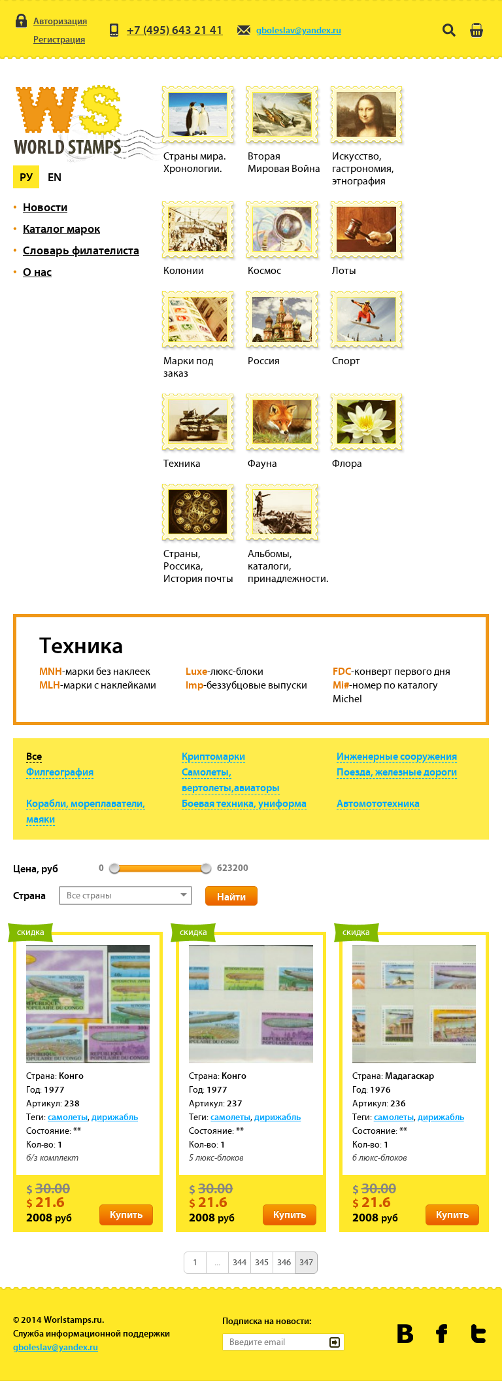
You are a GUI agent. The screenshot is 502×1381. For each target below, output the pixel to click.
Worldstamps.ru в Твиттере (479, 1333)
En (54, 176)
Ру (26, 176)
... (217, 1262)
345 (262, 1262)
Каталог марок (61, 228)
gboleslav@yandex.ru (298, 30)
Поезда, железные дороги (397, 771)
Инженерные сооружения (397, 755)
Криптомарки (213, 755)
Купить (126, 1214)
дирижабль (115, 1117)
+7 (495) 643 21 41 (175, 29)
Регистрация (59, 39)
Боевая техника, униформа (244, 803)
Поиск (449, 30)
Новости (45, 206)
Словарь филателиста (81, 250)
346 (284, 1262)
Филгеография (59, 771)
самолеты (68, 1117)
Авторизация (60, 21)
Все (34, 755)
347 (306, 1262)
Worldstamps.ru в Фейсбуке (442, 1333)
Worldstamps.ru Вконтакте (405, 1333)
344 (239, 1262)
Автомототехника (378, 803)
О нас (37, 271)
